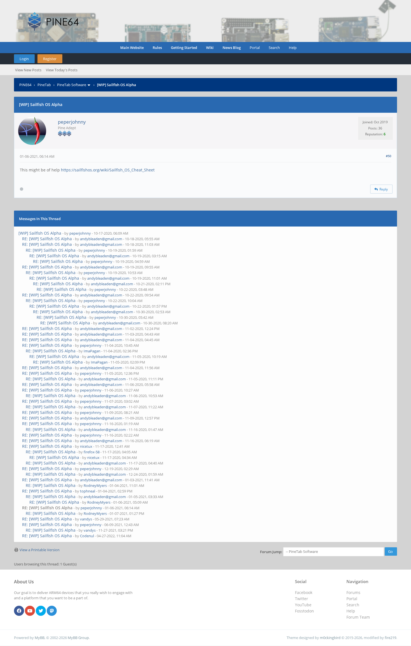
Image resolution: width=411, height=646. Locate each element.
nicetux (86, 446)
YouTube (303, 604)
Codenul (87, 535)
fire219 (390, 637)
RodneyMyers (95, 485)
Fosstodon (304, 611)
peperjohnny (72, 122)
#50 (388, 156)
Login (24, 58)
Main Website (132, 47)
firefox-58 (92, 451)
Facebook (303, 592)
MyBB (39, 637)
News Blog (232, 47)
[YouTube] (30, 611)
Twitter (301, 598)
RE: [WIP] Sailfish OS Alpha (47, 238)
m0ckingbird (330, 637)
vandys (86, 519)
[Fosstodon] (52, 611)
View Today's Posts (61, 69)
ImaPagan (92, 350)
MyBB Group (78, 637)
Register (49, 58)
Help (293, 47)
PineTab (44, 84)
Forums (353, 592)
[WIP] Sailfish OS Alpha (39, 233)
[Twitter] (41, 611)
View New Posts (28, 69)
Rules (157, 47)
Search (274, 47)
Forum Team (358, 617)
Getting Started (184, 47)
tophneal (87, 491)
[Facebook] (19, 611)
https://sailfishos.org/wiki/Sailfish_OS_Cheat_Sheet (108, 170)
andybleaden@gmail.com (101, 238)
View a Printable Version (40, 549)
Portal (255, 47)
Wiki (210, 47)
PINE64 (25, 84)
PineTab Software (71, 84)
